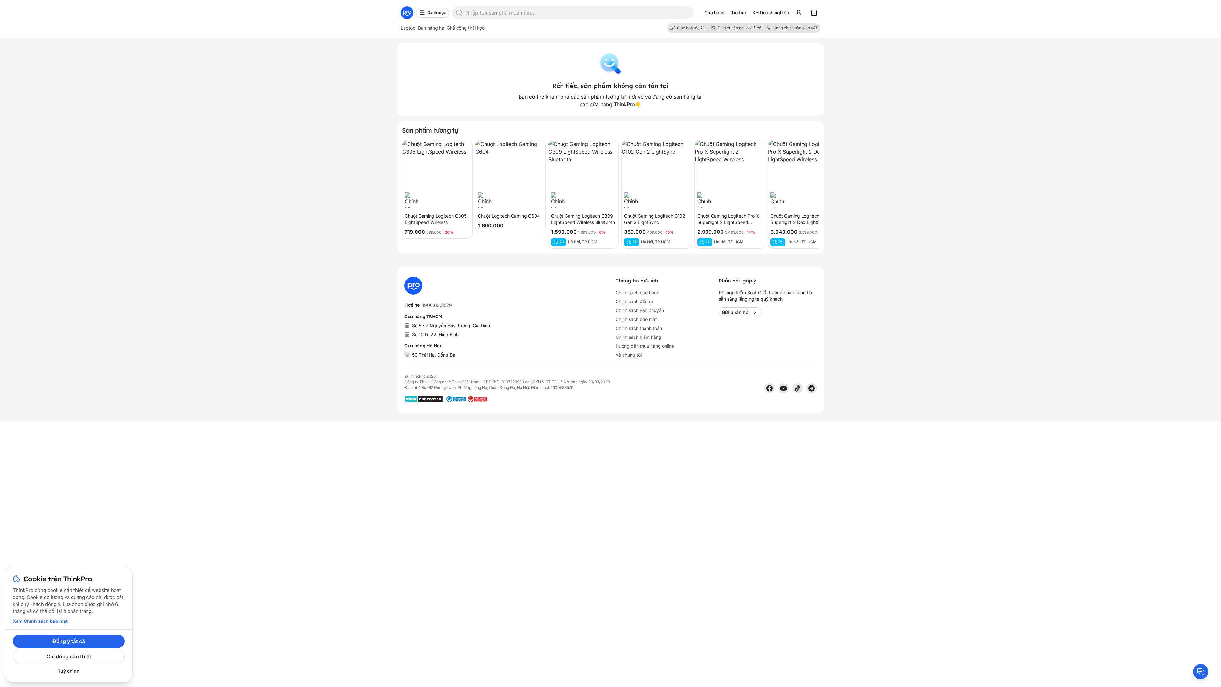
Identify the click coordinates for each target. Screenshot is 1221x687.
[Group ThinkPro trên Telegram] (811, 388)
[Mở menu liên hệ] (1200, 671)
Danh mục (436, 12)
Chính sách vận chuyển (640, 310)
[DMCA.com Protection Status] (423, 399)
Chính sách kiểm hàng (638, 337)
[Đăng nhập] (798, 12)
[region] (610, 194)
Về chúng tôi (629, 354)
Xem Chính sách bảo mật (40, 621)
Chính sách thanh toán (639, 328)
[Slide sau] (807, 194)
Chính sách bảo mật (636, 319)
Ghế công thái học (466, 28)
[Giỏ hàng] (814, 12)
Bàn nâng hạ (431, 28)
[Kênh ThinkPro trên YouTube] (783, 388)
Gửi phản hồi (736, 312)
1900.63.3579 (437, 305)
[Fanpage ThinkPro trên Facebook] (769, 388)
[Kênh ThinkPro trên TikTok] (797, 388)
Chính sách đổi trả (634, 301)
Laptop (408, 28)
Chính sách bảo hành (637, 292)
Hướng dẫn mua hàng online (645, 346)
